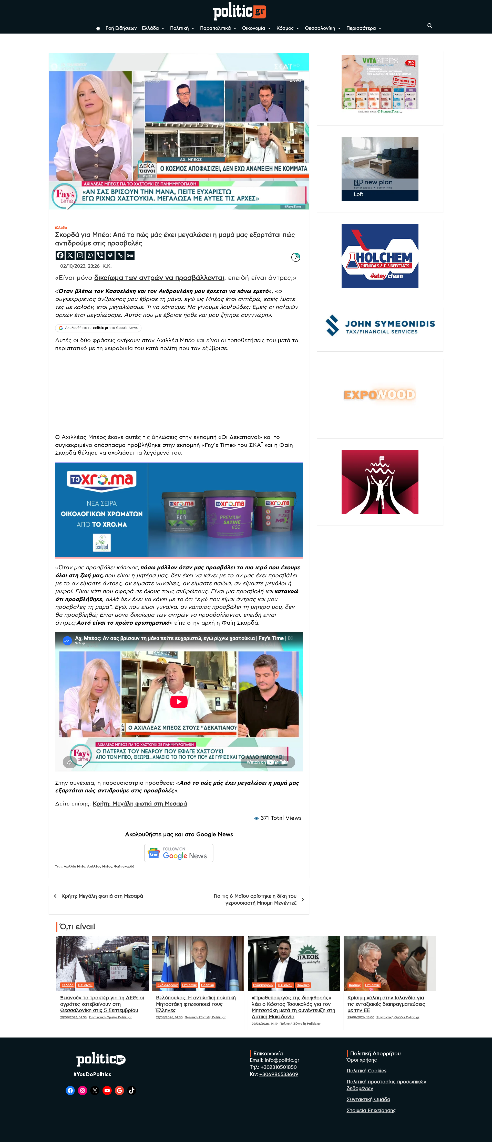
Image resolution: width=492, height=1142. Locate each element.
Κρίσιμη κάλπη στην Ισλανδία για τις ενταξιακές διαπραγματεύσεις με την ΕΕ (386, 1004)
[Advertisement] (179, 393)
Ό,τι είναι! (85, 985)
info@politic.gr (282, 1060)
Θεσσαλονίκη (320, 28)
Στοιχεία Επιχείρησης (371, 1110)
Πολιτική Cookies (366, 1070)
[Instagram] (80, 255)
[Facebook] (60, 255)
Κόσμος (285, 28)
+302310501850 (279, 1067)
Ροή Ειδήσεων (121, 28)
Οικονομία (253, 28)
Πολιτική (179, 28)
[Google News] (130, 255)
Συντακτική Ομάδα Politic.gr (110, 1017)
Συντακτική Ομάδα (368, 1099)
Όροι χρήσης (362, 1060)
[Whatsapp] (90, 255)
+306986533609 (278, 1074)
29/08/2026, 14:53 (73, 1017)
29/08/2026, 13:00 (360, 1017)
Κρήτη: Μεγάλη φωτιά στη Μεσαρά (140, 803)
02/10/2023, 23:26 (80, 266)
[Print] (110, 255)
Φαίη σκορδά (124, 866)
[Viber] (100, 255)
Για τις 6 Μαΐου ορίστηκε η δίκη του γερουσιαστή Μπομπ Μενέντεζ (255, 900)
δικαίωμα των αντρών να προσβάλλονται (159, 278)
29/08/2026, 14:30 (169, 1017)
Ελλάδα (150, 28)
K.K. (107, 266)
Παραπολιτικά (215, 28)
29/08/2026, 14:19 (265, 1023)
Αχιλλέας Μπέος (99, 866)
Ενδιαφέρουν (168, 985)
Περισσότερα (361, 28)
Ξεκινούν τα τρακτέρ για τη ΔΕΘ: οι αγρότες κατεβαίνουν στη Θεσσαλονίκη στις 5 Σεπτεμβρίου (102, 1004)
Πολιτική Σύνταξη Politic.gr (205, 1017)
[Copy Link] (120, 255)
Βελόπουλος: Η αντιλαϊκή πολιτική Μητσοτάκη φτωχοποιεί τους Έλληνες (196, 1004)
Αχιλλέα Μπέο (74, 866)
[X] (70, 255)
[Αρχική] (98, 28)
